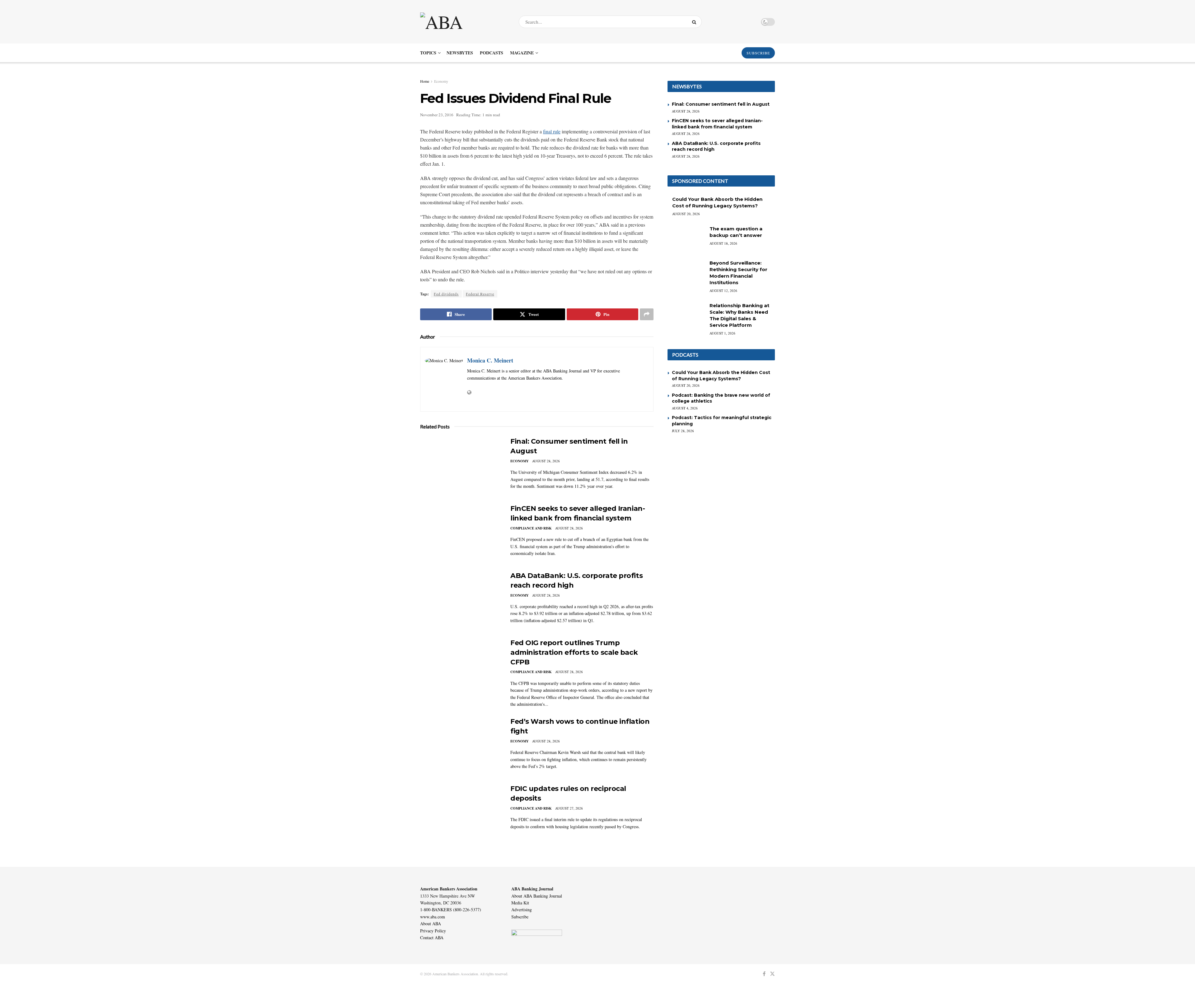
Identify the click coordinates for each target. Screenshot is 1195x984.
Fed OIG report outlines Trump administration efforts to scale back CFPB (574, 652)
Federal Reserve (480, 293)
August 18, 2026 (723, 243)
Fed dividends (446, 293)
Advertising (521, 909)
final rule (551, 131)
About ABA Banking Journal (536, 896)
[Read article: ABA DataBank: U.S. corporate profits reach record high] (460, 600)
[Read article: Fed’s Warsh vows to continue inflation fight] (460, 746)
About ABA (430, 923)
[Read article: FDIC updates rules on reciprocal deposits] (460, 813)
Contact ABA (431, 937)
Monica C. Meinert (490, 360)
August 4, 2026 (685, 408)
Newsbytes (460, 52)
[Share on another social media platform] (647, 314)
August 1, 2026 (722, 333)
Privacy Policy (433, 931)
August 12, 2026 (723, 290)
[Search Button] (695, 22)
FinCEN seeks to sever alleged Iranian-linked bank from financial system (717, 124)
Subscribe (519, 917)
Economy (441, 81)
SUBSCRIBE (758, 52)
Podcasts (491, 52)
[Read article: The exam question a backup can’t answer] (686, 238)
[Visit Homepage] (464, 21)
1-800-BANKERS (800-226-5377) (450, 909)
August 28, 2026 (546, 461)
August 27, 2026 (569, 808)
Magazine (522, 52)
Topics (428, 52)
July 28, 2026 (683, 430)
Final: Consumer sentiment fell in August (721, 104)
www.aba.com (432, 917)
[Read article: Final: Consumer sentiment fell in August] (460, 466)
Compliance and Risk (531, 528)
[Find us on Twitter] (772, 973)
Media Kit (520, 903)
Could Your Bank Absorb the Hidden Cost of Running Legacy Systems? (721, 375)
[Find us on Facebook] (764, 973)
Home (424, 81)
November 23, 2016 (436, 115)
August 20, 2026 (686, 213)
